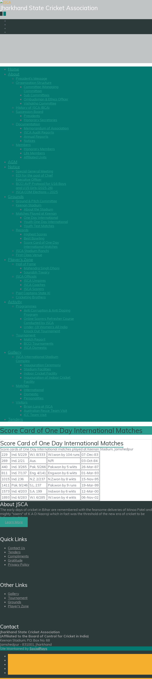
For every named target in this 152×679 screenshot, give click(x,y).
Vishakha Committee (40, 103)
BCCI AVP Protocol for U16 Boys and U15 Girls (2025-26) (41, 186)
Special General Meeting (34, 171)
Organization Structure (33, 83)
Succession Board (29, 112)
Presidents (32, 116)
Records (22, 230)
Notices (29, 141)
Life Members (34, 153)
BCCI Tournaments (38, 343)
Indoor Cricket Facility (40, 373)
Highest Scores (35, 234)
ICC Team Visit (35, 415)
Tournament (25, 335)
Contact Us (16, 548)
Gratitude (15, 560)
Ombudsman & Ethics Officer (46, 99)
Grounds (16, 196)
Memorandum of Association (46, 128)
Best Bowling (34, 238)
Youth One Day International (46, 222)
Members (23, 145)
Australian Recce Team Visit (45, 410)
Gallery (14, 352)
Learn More (14, 522)
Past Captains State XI (33, 293)
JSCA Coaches (34, 285)
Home (13, 68)
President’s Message (31, 78)
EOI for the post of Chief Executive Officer (34, 177)
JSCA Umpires (35, 280)
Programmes (26, 306)
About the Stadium (38, 209)
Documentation (28, 124)
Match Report (34, 339)
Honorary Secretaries (40, 120)
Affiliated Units (35, 157)
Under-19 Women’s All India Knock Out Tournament (45, 329)
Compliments (18, 556)
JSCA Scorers (34, 289)
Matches (22, 386)
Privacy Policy (18, 564)
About (13, 73)
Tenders (15, 419)
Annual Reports (36, 136)
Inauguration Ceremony (42, 365)
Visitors (22, 402)
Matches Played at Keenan (36, 213)
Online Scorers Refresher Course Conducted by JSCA (49, 321)
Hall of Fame (26, 264)
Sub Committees (36, 95)
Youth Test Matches (39, 226)
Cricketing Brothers (31, 297)
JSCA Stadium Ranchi (32, 251)
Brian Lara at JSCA (38, 406)
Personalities (34, 398)
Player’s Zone (20, 259)
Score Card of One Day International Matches (41, 244)
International (34, 390)
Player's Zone (18, 606)
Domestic (31, 394)
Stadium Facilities (37, 369)
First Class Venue (29, 255)
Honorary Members (39, 149)
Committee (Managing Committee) (41, 89)
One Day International (41, 217)
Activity (15, 301)
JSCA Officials (26, 276)
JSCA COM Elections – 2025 (37, 192)
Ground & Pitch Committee (36, 201)
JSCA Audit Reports (39, 132)
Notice (14, 166)
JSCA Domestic (35, 348)
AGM (12, 161)
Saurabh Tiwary (36, 272)
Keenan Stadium (28, 205)
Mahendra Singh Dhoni (41, 268)
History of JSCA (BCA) (33, 107)
